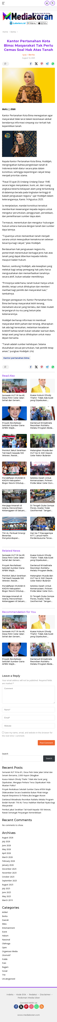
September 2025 (9, 880)
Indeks (10, 994)
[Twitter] (21, 1007)
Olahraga (6, 943)
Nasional (6, 939)
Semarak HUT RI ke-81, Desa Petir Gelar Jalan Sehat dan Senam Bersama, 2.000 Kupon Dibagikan (13, 398)
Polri (4, 963)
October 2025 (8, 876)
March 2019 (7, 900)
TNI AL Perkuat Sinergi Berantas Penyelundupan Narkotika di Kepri (13, 535)
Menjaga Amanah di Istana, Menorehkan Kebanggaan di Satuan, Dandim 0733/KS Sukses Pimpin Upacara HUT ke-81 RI (14, 508)
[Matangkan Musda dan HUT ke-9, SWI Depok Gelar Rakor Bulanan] (42, 441)
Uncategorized (8, 978)
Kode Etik (21, 994)
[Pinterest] (26, 1006)
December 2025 (9, 869)
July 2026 (6, 841)
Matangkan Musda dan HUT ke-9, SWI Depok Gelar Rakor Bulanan (41, 453)
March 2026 (7, 857)
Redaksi (33, 994)
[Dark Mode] (47, 3)
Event (4, 931)
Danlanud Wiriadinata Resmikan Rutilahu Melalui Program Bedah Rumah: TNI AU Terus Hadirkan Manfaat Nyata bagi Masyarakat (42, 425)
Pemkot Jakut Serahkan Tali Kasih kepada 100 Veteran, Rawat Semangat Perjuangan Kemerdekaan (14, 453)
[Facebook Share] (31, 64)
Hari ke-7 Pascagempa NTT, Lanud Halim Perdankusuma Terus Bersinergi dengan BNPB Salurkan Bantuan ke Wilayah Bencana (42, 535)
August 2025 (7, 884)
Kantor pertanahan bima (16, 358)
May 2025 (6, 896)
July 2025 (6, 888)
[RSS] (41, 1006)
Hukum (5, 935)
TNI (3, 974)
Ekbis (4, 924)
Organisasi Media (10, 951)
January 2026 (8, 865)
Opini (4, 947)
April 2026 (6, 853)
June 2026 (6, 845)
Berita (31, 55)
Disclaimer (45, 994)
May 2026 (6, 849)
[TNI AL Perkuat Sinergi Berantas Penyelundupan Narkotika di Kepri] (14, 524)
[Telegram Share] (47, 64)
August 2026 (7, 837)
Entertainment (8, 928)
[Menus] (4, 3)
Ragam (5, 967)
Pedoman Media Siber (29, 997)
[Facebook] (16, 1006)
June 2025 (6, 892)
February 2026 (8, 861)
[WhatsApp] (36, 1006)
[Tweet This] (36, 64)
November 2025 (9, 872)
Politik (4, 959)
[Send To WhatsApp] (53, 64)
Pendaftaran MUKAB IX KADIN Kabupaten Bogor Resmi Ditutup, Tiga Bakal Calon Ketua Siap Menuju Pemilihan (13, 480)
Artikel (5, 912)
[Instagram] (31, 1006)
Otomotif (6, 955)
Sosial (4, 971)
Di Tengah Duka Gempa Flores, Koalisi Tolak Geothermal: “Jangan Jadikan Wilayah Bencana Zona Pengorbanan (42, 508)
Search (5, 753)
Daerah (5, 920)
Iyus (24, 55)
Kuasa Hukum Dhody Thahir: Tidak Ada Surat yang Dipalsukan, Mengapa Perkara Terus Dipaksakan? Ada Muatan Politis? (42, 398)
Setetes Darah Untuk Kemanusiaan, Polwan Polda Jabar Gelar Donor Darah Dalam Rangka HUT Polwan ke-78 (42, 480)
